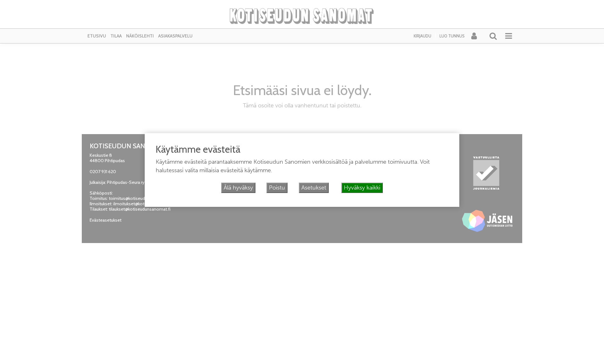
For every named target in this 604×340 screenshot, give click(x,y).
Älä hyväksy (238, 187)
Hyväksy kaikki (362, 187)
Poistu (277, 187)
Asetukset (313, 187)
